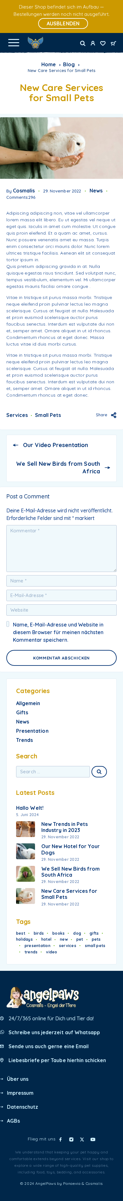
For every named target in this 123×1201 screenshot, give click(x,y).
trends (31, 952)
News (96, 190)
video (51, 952)
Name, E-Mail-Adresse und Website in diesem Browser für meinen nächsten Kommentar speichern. (58, 632)
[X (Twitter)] (82, 1139)
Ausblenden (63, 23)
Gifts (22, 712)
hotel (46, 939)
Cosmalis (24, 190)
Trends (24, 740)
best (20, 933)
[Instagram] (71, 1139)
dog (77, 933)
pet (79, 939)
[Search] (82, 43)
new (64, 939)
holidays (24, 939)
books (58, 933)
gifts (94, 933)
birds (39, 933)
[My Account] (93, 44)
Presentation (32, 731)
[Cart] (113, 44)
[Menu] (13, 42)
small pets (48, 415)
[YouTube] (92, 1139)
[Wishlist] (103, 44)
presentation (37, 945)
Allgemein (28, 703)
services (17, 415)
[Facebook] (60, 1139)
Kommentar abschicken (61, 657)
